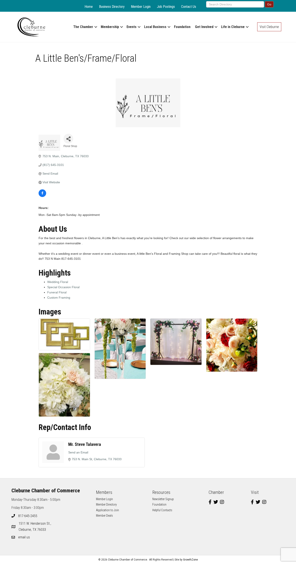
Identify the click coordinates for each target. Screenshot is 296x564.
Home (89, 7)
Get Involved (204, 27)
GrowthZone (190, 559)
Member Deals (104, 515)
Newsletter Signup (163, 499)
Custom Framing (58, 297)
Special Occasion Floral (63, 287)
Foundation (182, 27)
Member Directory (106, 504)
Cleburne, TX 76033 (35, 526)
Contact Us (188, 7)
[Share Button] (68, 139)
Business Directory (112, 7)
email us (24, 537)
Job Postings (166, 7)
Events (132, 27)
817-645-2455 (27, 516)
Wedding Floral (57, 282)
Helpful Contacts (162, 510)
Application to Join (107, 510)
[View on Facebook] (42, 196)
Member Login (141, 7)
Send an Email (78, 452)
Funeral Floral (57, 292)
